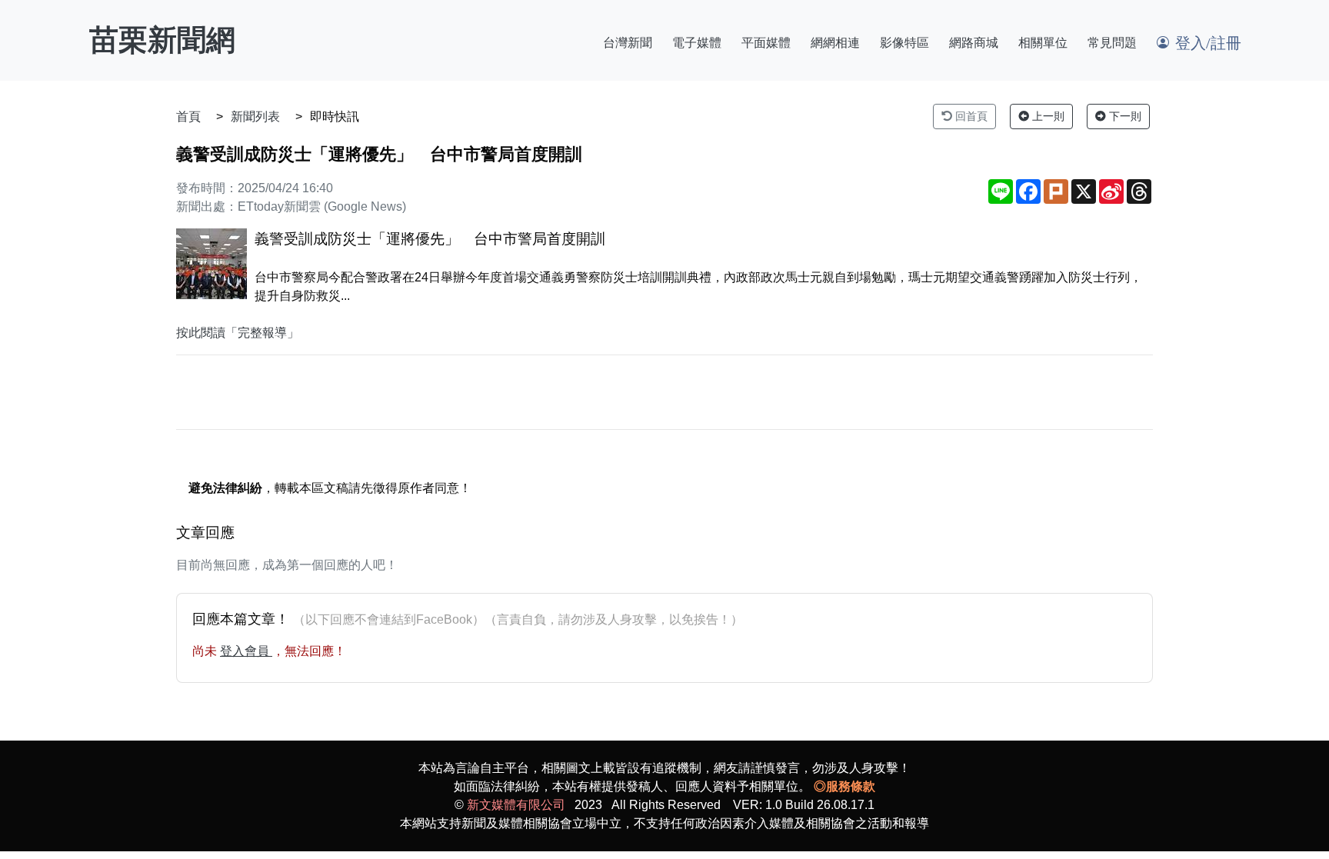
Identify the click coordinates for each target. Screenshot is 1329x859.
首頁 (188, 116)
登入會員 (246, 651)
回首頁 (970, 116)
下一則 (1123, 116)
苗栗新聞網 (162, 40)
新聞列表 (255, 116)
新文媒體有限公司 (516, 804)
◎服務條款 (844, 786)
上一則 (1046, 116)
